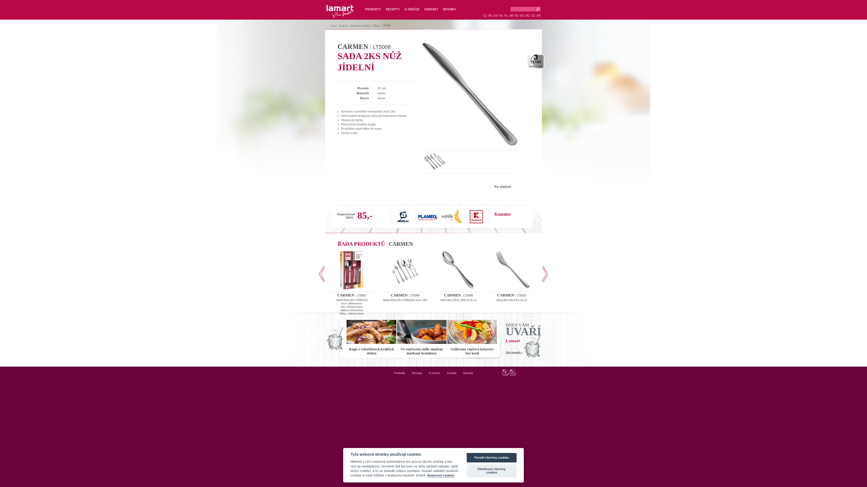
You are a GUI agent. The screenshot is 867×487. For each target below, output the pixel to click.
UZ (533, 15)
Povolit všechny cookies (491, 457)
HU (501, 15)
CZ (485, 15)
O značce (412, 9)
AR (538, 15)
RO (528, 15)
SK (490, 15)
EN (496, 15)
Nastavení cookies (440, 475)
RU (517, 15)
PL (506, 15)
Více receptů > (514, 352)
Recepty (393, 9)
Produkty (373, 9)
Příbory (376, 25)
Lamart (335, 8)
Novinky (449, 9)
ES (522, 15)
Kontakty (502, 214)
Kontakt (431, 9)
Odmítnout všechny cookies (492, 470)
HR (511, 15)
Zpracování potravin (360, 25)
